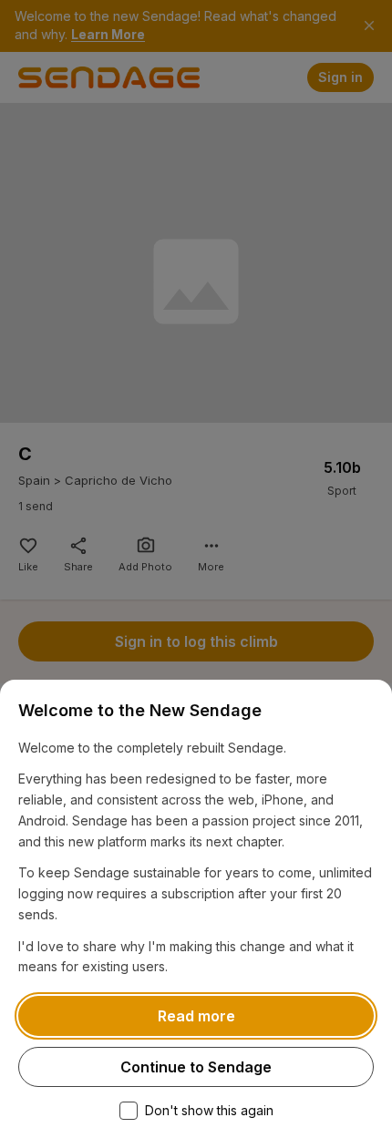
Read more (196, 1016)
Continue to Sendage (196, 1067)
